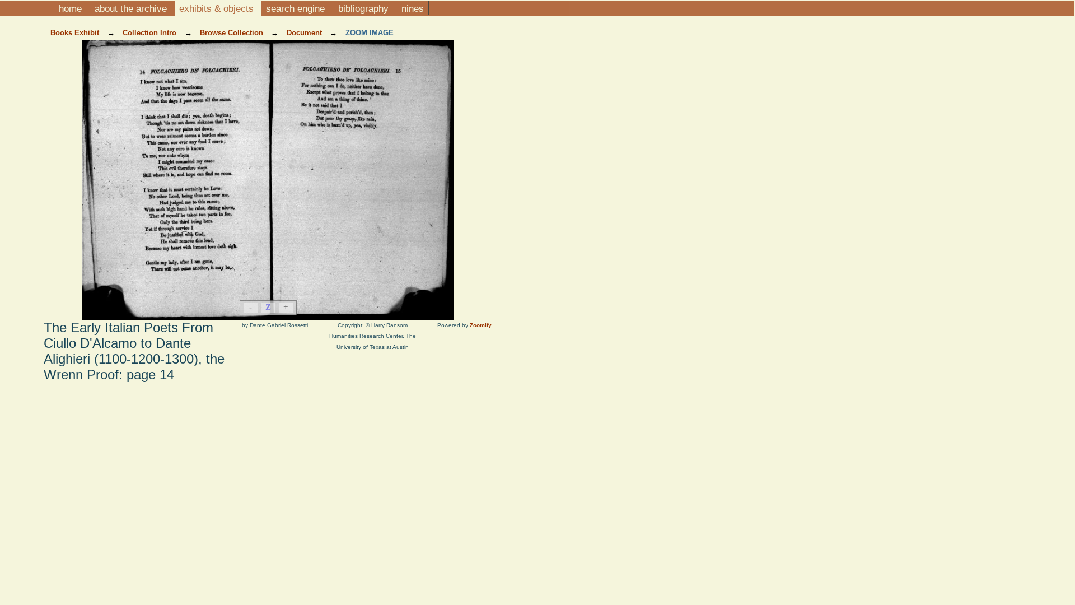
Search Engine (297, 8)
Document (305, 33)
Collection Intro (151, 33)
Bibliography (364, 8)
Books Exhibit (75, 33)
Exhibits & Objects (217, 8)
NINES (412, 8)
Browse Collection (232, 33)
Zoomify (481, 325)
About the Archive (132, 8)
